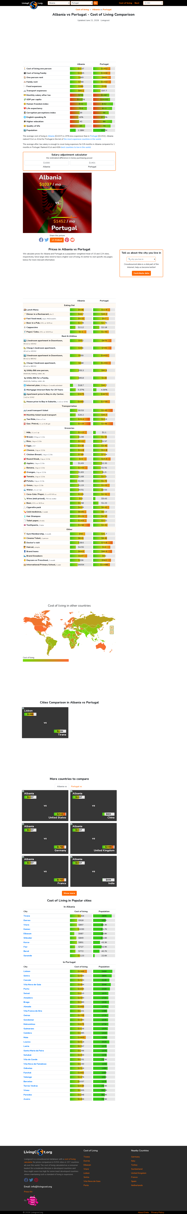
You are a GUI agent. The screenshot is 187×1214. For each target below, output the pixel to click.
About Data (143, 1212)
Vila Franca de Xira (33, 1011)
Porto (26, 989)
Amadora (28, 997)
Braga (26, 1002)
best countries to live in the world (76, 147)
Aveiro (27, 1099)
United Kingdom (138, 1173)
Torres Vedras (31, 1085)
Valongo (28, 1077)
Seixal (27, 993)
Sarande (28, 955)
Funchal (27, 1072)
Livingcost (105, 20)
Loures (27, 1041)
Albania (96, 9)
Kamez (27, 929)
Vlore (26, 924)
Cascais (27, 980)
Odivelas (28, 1068)
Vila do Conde (30, 1059)
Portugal (107, 9)
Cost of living (125, 3)
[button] (41, 239)
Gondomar (29, 1019)
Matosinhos (29, 1024)
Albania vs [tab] (62, 786)
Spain (133, 1181)
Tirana (27, 916)
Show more (69, 893)
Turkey (134, 1165)
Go (95, 3)
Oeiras (27, 1015)
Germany (135, 1156)
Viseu (26, 1090)
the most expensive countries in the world (82, 139)
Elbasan (27, 933)
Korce (26, 942)
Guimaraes (29, 1028)
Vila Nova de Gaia (32, 984)
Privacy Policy (157, 1212)
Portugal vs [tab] (76, 786)
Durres (27, 920)
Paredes (28, 1094)
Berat (26, 951)
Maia (26, 1037)
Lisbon (27, 971)
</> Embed (57, 240)
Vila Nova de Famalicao (35, 1064)
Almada (27, 1006)
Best (137, 3)
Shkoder (28, 938)
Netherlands (137, 1185)
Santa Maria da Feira (34, 1050)
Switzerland (136, 1169)
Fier (25, 946)
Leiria (26, 1046)
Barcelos (28, 1081)
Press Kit (28, 1191)
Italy (133, 1160)
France (134, 1177)
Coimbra (28, 1033)
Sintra (27, 975)
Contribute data (141, 273)
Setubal (27, 1055)
